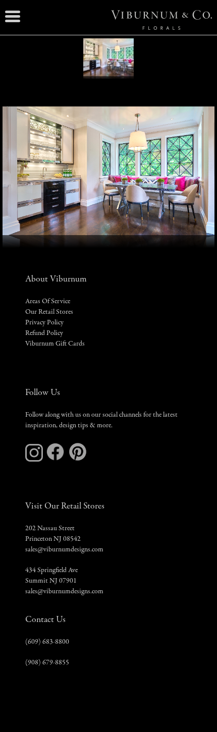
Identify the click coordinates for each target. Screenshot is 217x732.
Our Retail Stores (49, 312)
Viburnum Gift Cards (55, 344)
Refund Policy (44, 333)
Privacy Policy (44, 322)
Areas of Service (47, 301)
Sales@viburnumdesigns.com (64, 549)
